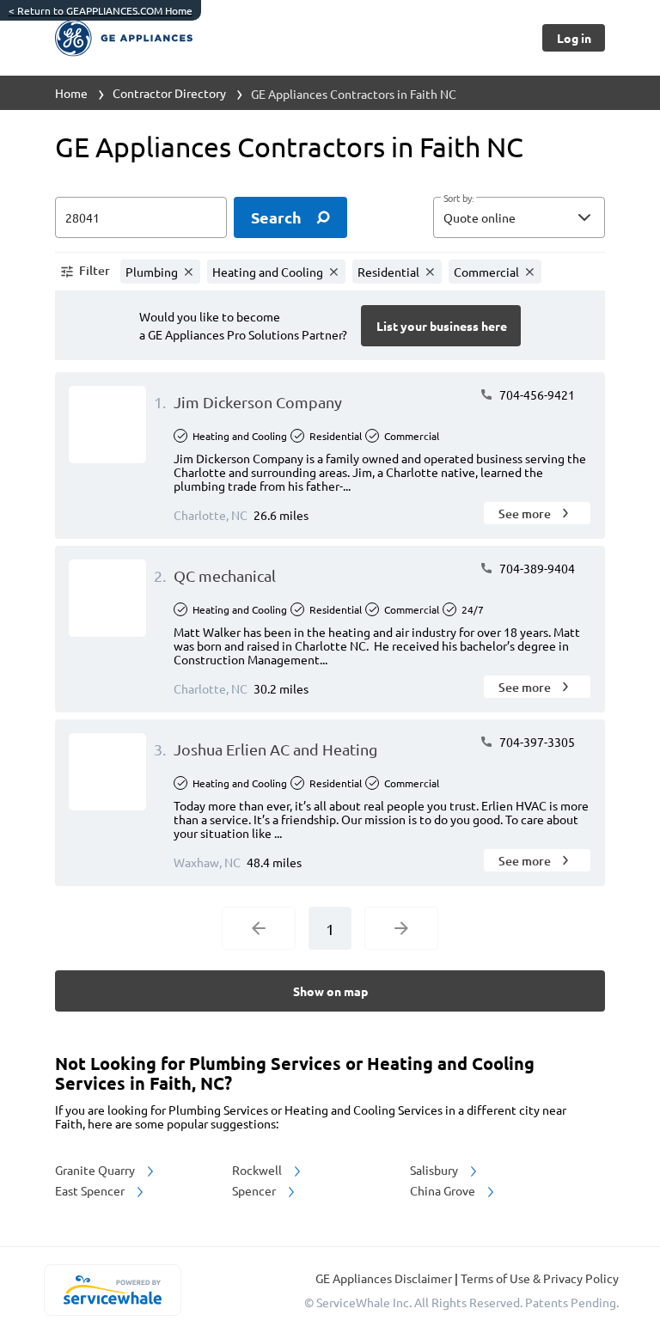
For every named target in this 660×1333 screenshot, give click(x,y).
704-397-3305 (536, 741)
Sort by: (458, 199)
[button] (519, 217)
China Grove (444, 1190)
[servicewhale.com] (112, 1290)
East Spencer (91, 1190)
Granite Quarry (96, 1169)
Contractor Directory (169, 93)
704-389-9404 (536, 568)
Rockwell (258, 1169)
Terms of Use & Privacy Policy (540, 1278)
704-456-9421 (536, 394)
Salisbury (435, 1169)
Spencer (255, 1190)
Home (71, 93)
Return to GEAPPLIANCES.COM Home (100, 10)
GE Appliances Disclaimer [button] (385, 1278)
